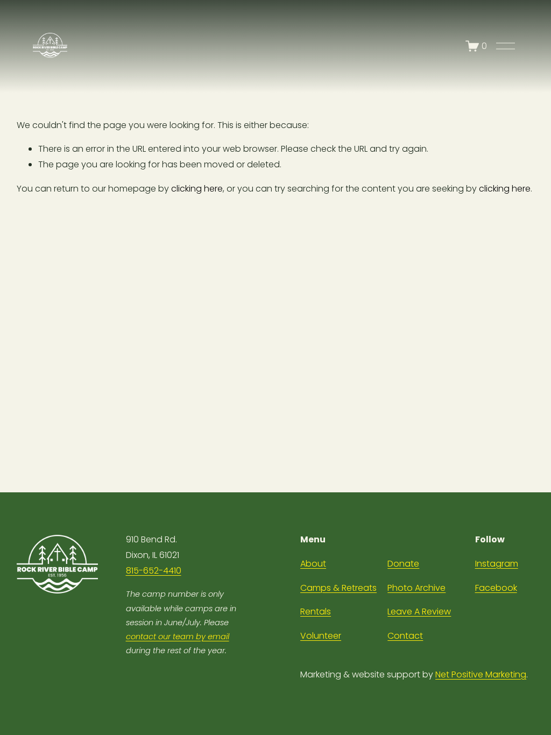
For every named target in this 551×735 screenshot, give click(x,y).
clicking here (197, 188)
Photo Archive (416, 588)
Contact (405, 636)
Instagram (496, 563)
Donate (403, 563)
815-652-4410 (153, 570)
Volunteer (320, 636)
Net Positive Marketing (480, 674)
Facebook (496, 588)
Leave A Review (419, 611)
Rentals (315, 611)
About (313, 563)
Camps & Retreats (338, 588)
